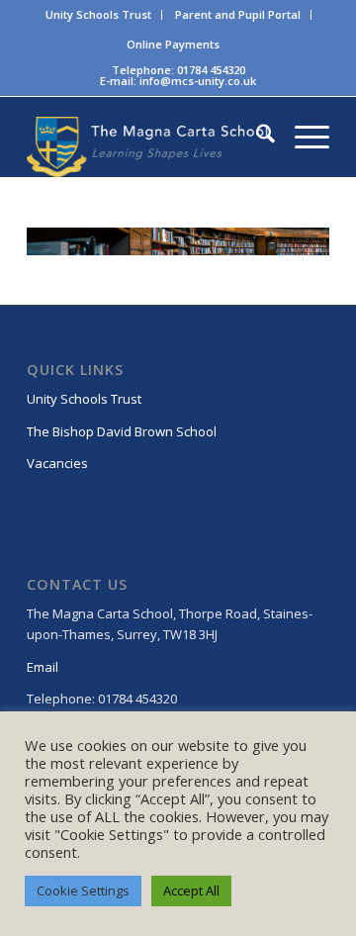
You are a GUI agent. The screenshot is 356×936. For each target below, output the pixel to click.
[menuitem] (99, 15)
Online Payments (173, 44)
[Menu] (302, 136)
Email (42, 667)
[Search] (255, 136)
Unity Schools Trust (98, 14)
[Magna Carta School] (148, 147)
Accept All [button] (191, 890)
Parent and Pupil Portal (238, 14)
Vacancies (57, 463)
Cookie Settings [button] (83, 890)
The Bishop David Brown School (122, 431)
